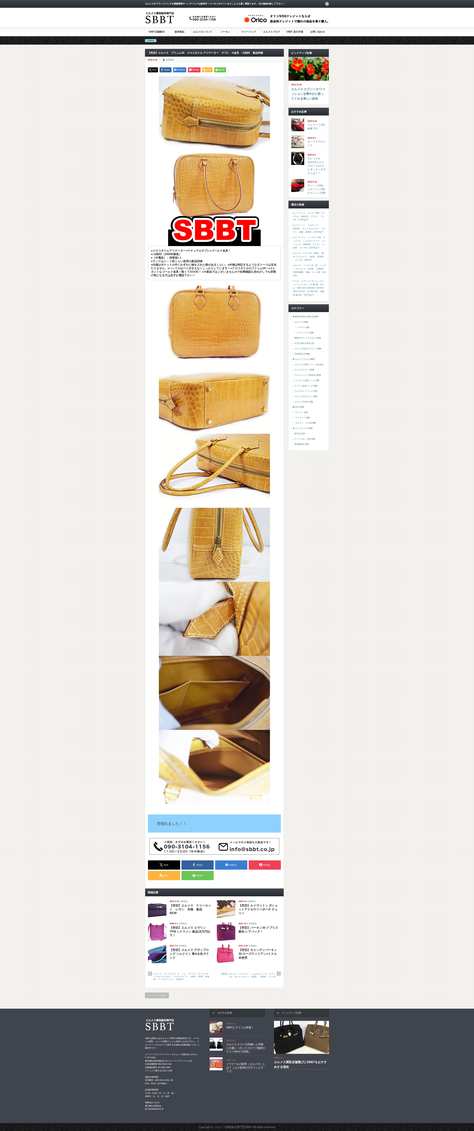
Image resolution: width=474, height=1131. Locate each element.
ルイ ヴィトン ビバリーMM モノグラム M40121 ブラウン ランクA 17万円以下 (309, 216)
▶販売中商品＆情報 (302, 316)
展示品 (298, 433)
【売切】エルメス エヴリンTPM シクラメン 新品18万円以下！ (190, 931)
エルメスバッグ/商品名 (305, 375)
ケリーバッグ (248, 31)
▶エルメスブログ (301, 359)
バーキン (225, 31)
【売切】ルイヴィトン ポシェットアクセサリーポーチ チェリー (258, 909)
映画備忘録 (300, 444)
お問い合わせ (317, 31)
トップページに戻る (157, 995)
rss (327, 4)
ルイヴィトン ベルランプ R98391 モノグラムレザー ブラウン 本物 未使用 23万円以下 (309, 228)
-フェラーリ (300, 417)
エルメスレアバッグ (304, 391)
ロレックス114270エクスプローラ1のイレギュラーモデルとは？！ (317, 166)
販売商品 (179, 31)
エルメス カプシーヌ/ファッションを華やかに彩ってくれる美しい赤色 (308, 94)
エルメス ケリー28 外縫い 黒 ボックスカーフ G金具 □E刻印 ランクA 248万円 (309, 256)
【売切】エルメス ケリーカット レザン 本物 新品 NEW (190, 909)
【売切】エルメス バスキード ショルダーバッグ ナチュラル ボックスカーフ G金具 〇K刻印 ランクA (248, 975)
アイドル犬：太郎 (303, 439)
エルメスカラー (302, 370)
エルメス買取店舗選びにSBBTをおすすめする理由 (300, 1064)
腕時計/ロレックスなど (305, 338)
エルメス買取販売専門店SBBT (233, 1127)
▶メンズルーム (300, 428)
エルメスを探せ (302, 402)
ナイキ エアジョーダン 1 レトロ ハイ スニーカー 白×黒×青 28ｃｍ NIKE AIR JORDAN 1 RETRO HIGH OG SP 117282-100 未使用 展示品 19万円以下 (308, 288)
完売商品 (170, 60)
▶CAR (296, 407)
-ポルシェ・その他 (303, 423)
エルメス (299, 322)
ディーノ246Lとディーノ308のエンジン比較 (317, 189)
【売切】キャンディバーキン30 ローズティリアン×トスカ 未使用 (257, 953)
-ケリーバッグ (302, 333)
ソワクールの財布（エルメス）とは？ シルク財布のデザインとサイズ (245, 1067)
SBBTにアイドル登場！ (240, 1027)
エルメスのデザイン (304, 396)
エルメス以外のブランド (306, 348)
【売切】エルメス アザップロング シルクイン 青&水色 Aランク (189, 953)
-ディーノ (299, 412)
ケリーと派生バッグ (304, 386)
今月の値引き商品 (303, 343)
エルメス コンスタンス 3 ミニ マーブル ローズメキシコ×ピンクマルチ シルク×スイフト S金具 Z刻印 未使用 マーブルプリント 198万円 (181, 977)
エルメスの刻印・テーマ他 (307, 364)
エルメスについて (202, 31)
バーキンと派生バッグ (305, 380)
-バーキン (300, 327)
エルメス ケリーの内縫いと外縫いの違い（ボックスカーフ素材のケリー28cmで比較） (245, 1048)
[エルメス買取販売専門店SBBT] (181, 23)
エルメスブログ (271, 31)
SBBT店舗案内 (156, 31)
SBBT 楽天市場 (294, 31)
